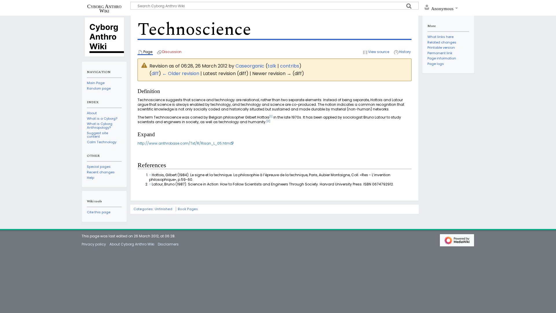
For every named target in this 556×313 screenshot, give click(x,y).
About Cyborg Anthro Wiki (131, 244)
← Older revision (180, 73)
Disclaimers (168, 244)
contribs (289, 66)
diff (155, 73)
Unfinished (163, 209)
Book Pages (188, 209)
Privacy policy (94, 244)
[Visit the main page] (104, 36)
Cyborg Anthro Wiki (104, 8)
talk (272, 66)
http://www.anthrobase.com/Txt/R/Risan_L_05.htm (184, 143)
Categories (143, 209)
